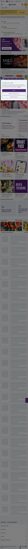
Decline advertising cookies (14, 93)
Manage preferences (14, 96)
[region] (14, 90)
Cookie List (19, 86)
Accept (14, 90)
